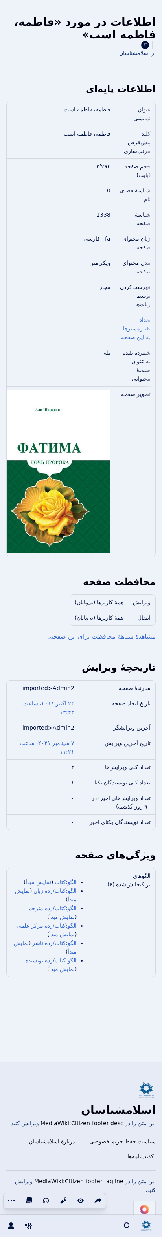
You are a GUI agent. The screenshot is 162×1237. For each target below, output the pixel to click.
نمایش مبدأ (38, 882)
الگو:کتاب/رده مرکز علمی (47, 925)
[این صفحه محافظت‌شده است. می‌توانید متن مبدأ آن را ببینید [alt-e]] (63, 1201)
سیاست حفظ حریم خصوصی (122, 1141)
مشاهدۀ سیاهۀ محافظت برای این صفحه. (102, 636)
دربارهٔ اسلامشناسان (52, 1141)
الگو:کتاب (66, 882)
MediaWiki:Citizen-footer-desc (81, 1123)
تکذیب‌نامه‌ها (141, 1156)
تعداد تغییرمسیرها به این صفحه (136, 328)
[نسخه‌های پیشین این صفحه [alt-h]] (46, 1201)
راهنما (145, 45)
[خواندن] (80, 1201)
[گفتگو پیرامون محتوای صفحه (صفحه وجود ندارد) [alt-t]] (29, 1201)
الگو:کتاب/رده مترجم (52, 908)
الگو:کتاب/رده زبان (55, 891)
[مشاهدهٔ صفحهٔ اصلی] (146, 1226)
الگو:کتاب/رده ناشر (54, 943)
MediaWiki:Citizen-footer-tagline (78, 1181)
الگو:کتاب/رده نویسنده (51, 960)
